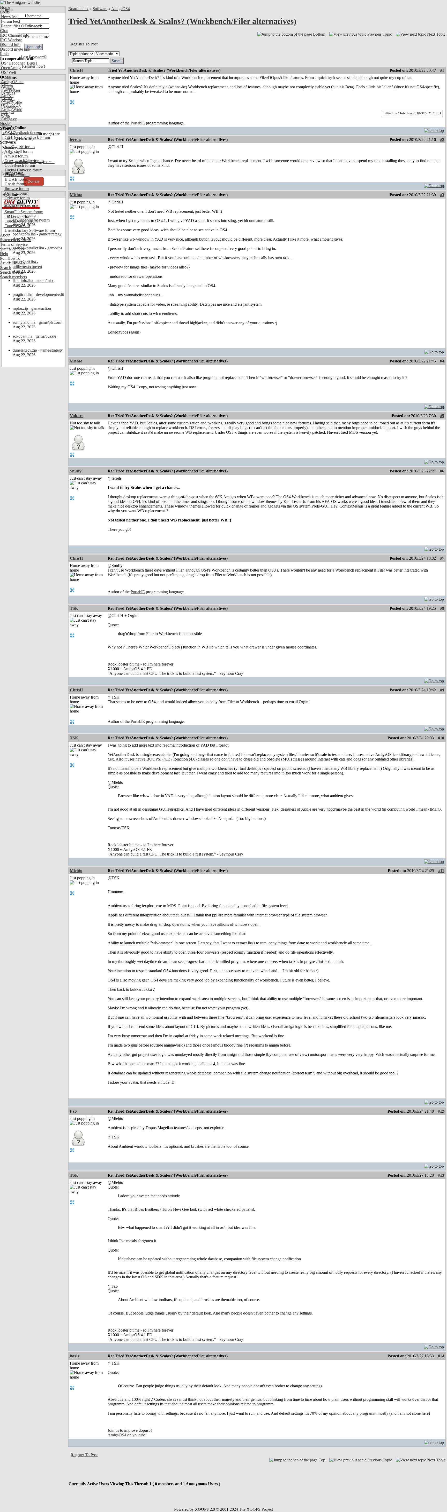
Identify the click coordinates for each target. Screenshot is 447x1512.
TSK (74, 608)
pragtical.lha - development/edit (38, 294)
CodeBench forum (19, 165)
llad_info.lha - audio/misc (33, 280)
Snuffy (75, 471)
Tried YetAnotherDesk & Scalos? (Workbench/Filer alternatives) (182, 21)
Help (4, 253)
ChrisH (76, 70)
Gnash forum (15, 184)
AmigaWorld (11, 109)
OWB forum (14, 202)
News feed (9, 16)
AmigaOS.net (12, 82)
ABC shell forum (18, 151)
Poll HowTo (10, 258)
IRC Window (11, 40)
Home (5, 7)
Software (100, 8)
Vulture (76, 416)
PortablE (138, 123)
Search (5, 267)
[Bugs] (31, 63)
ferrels (75, 139)
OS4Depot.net (12, 63)
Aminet (6, 86)
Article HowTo (12, 263)
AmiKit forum (16, 156)
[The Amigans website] (20, 2)
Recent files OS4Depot (19, 26)
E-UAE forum (16, 179)
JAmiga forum (16, 193)
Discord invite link (15, 49)
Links (4, 54)
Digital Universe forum (23, 170)
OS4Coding (10, 105)
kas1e (75, 1356)
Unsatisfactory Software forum (29, 230)
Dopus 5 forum (16, 174)
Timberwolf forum (19, 216)
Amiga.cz (8, 119)
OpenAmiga (10, 68)
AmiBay (7, 100)
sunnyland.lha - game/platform (37, 322)
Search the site (12, 272)
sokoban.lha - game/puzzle (34, 336)
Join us (113, 1430)
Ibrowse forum (16, 188)
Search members (13, 277)
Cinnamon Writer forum (24, 161)
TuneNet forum (17, 226)
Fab (73, 1111)
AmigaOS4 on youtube (127, 1435)
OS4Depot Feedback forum (27, 137)
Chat (4, 30)
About (5, 235)
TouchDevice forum (21, 221)
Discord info (10, 44)
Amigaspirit (10, 91)
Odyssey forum (17, 198)
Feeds (5, 12)
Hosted (6, 123)
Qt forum (12, 207)
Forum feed (10, 21)
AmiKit (6, 95)
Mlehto (76, 195)
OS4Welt (8, 72)
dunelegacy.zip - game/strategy (38, 350)
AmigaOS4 (120, 8)
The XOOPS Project (256, 1509)
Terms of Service (14, 244)
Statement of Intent (15, 240)
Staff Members (12, 249)
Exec (4, 114)
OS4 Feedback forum (22, 133)
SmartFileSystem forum (23, 212)
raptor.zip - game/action (32, 308)
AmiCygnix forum (19, 147)
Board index (78, 8)
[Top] (434, 129)
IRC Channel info (14, 35)
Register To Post (84, 44)
